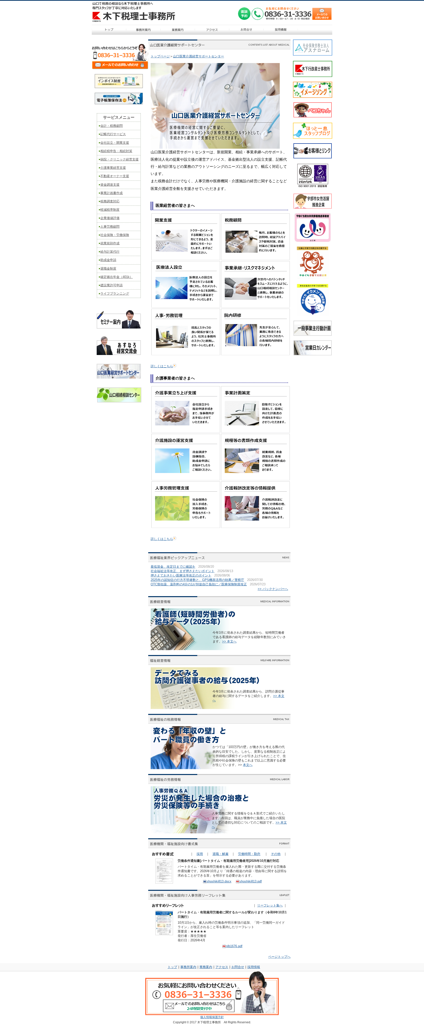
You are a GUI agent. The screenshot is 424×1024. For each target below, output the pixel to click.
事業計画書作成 (111, 193)
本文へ (247, 765)
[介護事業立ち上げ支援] (185, 431)
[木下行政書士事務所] (312, 75)
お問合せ (237, 967)
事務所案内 (188, 967)
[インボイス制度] (119, 87)
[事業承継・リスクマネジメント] (255, 306)
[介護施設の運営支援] (185, 479)
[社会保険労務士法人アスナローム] (312, 54)
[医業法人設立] (185, 306)
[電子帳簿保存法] (119, 103)
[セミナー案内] (119, 329)
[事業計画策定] (255, 431)
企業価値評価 (109, 218)
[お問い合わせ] (120, 68)
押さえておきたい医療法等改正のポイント (181, 575)
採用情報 (253, 967)
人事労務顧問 (109, 226)
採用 (200, 854)
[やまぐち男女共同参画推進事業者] (312, 227)
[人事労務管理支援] (185, 527)
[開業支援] (185, 259)
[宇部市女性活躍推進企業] (312, 208)
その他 (275, 854)
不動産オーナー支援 (114, 176)
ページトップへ (279, 956)
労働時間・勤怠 (249, 854)
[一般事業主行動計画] (312, 334)
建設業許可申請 (111, 285)
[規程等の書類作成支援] (255, 479)
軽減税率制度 (109, 209)
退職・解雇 (220, 854)
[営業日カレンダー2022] (312, 353)
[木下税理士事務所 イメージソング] (312, 96)
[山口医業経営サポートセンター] (119, 377)
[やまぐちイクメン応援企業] (312, 300)
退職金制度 (108, 268)
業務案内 (205, 967)
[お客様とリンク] (312, 156)
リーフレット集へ (270, 905)
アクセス (221, 967)
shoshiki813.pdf (250, 881)
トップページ (160, 56)
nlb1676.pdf (234, 946)
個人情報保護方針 (212, 1017)
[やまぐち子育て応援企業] (312, 262)
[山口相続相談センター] (118, 401)
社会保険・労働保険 (114, 235)
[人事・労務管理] (185, 354)
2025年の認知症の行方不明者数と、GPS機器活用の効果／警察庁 (197, 580)
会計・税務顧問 (111, 126)
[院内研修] (255, 354)
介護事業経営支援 (113, 168)
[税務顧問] (255, 259)
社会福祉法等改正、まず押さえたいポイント (182, 571)
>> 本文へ (229, 641)
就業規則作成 (109, 243)
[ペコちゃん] (312, 115)
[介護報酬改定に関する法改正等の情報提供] (255, 527)
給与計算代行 (109, 251)
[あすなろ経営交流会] (119, 353)
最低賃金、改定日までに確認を (173, 566)
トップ (172, 967)
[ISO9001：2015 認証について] (313, 187)
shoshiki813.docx (219, 881)
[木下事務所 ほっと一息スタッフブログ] (312, 137)
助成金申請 (108, 260)
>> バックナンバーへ (273, 589)
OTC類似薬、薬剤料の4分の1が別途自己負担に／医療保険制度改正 (199, 584)
